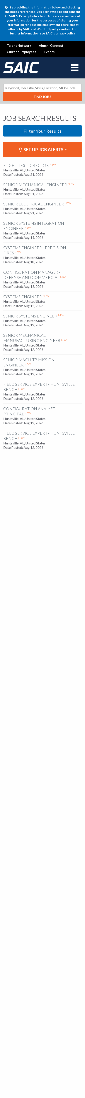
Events (49, 52)
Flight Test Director (26, 165)
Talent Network (19, 45)
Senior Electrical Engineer (33, 204)
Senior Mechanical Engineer (35, 184)
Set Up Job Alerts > (45, 149)
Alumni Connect (51, 45)
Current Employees (21, 52)
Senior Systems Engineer (30, 316)
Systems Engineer (22, 296)
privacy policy (65, 33)
